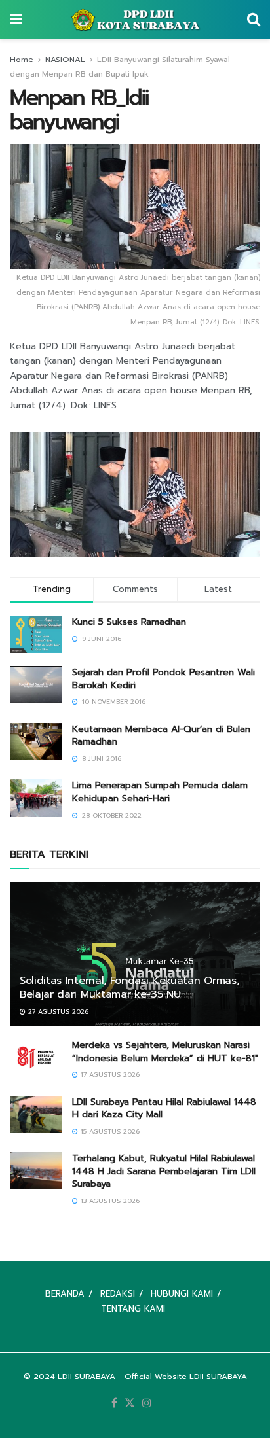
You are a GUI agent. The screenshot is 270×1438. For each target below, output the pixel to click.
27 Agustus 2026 (57, 1012)
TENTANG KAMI (133, 1309)
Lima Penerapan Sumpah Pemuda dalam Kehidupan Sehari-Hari (160, 792)
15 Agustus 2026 (109, 1131)
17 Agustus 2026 (109, 1074)
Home (21, 59)
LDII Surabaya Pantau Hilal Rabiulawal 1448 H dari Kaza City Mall (164, 1108)
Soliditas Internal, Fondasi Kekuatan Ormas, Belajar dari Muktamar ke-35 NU (129, 987)
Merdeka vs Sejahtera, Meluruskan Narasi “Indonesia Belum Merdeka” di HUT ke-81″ (165, 1051)
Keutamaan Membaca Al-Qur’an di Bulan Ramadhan (161, 735)
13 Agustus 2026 (109, 1201)
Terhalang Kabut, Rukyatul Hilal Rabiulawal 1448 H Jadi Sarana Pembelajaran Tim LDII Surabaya (164, 1171)
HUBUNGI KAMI (182, 1294)
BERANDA (65, 1294)
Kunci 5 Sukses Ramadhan (129, 622)
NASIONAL (65, 59)
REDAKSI (117, 1294)
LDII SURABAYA (86, 1376)
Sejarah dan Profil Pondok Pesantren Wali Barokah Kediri (163, 678)
